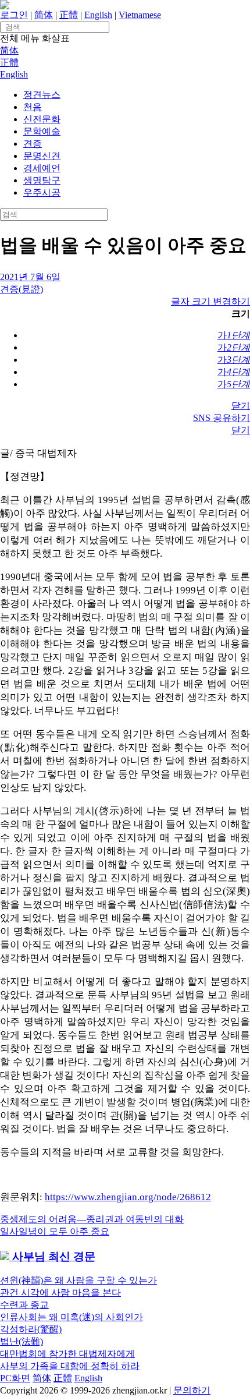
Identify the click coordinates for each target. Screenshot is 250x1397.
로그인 (14, 15)
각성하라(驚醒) (31, 1329)
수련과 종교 (24, 1305)
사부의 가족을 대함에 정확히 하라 (70, 1366)
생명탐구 (41, 180)
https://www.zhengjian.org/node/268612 (128, 1197)
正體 (68, 15)
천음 (32, 107)
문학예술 (41, 131)
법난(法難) (21, 1341)
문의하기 (191, 1390)
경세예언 (41, 168)
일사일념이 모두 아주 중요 (54, 1231)
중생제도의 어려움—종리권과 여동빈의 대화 (92, 1219)
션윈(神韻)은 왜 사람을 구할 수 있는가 (78, 1280)
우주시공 (41, 192)
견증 (32, 143)
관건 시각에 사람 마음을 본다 (60, 1292)
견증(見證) (21, 289)
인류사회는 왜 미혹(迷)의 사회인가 (71, 1317)
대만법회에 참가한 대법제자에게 (67, 1354)
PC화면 (15, 1378)
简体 (43, 15)
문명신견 (41, 156)
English (98, 15)
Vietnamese (140, 15)
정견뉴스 (41, 95)
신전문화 (41, 119)
